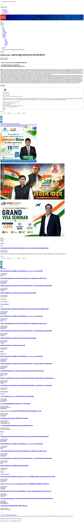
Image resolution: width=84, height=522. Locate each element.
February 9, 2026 (4, 413)
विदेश (6, 45)
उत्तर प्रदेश (2, 290)
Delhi (1, 351)
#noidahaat (17, 123)
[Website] (4, 108)
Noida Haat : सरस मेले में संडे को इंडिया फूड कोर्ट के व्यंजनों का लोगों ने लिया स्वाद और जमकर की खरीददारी (18, 124)
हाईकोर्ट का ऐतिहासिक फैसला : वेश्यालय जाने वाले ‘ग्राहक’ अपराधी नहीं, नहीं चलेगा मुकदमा (18, 293)
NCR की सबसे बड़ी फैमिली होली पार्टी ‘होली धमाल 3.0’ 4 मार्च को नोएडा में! (15, 403)
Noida (2, 431)
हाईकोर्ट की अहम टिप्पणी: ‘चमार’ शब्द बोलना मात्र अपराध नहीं (12, 345)
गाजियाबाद (4, 32)
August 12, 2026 (4, 388)
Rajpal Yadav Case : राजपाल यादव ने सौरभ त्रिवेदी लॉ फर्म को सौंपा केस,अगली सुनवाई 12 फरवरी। (21, 411)
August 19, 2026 (4, 468)
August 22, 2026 (4, 280)
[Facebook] (42, 118)
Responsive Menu (4, 7)
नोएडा (4, 30)
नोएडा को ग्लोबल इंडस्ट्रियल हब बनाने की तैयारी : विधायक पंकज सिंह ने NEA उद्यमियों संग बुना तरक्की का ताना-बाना (23, 278)
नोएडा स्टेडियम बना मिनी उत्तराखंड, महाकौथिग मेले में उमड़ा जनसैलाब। (14, 418)
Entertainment (4, 391)
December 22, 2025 (4, 420)
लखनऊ (4, 34)
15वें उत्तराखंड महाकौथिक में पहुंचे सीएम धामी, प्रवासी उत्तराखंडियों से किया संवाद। (16, 425)
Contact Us (7, 518)
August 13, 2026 (4, 380)
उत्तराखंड (4, 35)
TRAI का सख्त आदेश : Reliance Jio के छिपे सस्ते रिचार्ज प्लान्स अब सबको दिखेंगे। (17, 396)
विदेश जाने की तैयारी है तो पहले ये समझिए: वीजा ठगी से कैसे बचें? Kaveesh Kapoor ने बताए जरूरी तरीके (21, 271)
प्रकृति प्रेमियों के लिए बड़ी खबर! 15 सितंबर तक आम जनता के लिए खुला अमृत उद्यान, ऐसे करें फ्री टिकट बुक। (22, 371)
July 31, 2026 (3, 493)
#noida (12, 123)
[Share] (42, 122)
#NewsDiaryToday (7, 123)
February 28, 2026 (4, 406)
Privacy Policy (6, 11)
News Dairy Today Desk (5, 407)
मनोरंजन (6, 42)
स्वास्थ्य (6, 44)
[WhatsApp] (42, 117)
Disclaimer (5, 13)
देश (3, 28)
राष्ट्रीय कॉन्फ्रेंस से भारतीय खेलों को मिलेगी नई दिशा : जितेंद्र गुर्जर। (14, 505)
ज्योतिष (6, 41)
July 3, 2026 (3, 501)
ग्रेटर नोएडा (5, 33)
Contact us (5, 10)
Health (2, 471)
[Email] (3, 108)
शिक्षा (6, 40)
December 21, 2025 (4, 428)
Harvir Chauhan (3, 59)
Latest (2, 243)
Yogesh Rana (3, 274)
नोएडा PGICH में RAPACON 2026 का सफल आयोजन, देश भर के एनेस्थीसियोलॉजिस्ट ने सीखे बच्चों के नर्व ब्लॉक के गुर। (24, 484)
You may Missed (4, 304)
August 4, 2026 (3, 486)
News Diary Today (12, 515)
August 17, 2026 (4, 373)
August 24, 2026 (4, 273)
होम (3, 27)
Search (1, 22)
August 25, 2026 (4, 250)
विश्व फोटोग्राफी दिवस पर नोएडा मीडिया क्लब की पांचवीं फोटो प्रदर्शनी (14, 465)
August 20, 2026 (4, 295)
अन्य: (3, 38)
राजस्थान (4, 36)
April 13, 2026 (3, 398)
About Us (5, 9)
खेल (5, 39)
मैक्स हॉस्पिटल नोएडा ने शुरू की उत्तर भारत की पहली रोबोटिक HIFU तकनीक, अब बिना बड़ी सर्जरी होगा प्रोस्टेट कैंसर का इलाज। (26, 491)
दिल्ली (4, 29)
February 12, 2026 (4, 508)
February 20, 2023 (4, 58)
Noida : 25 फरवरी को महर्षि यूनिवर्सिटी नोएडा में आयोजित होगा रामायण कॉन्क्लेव (13, 126)
